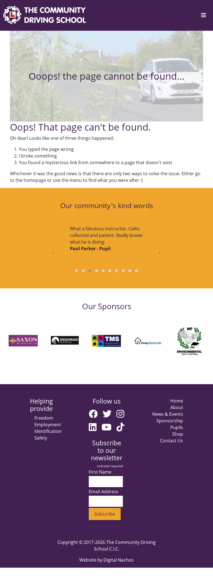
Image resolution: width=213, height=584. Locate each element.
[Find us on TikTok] (120, 426)
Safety (40, 438)
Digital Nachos (118, 560)
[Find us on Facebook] (93, 413)
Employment (47, 425)
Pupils (176, 427)
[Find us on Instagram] (120, 413)
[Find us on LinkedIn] (92, 426)
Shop (177, 434)
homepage (35, 180)
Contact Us (171, 441)
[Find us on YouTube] (106, 426)
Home (176, 401)
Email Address (104, 492)
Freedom (43, 418)
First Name (100, 472)
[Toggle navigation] (203, 15)
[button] (76, 270)
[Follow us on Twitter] (107, 413)
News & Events (167, 414)
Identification (48, 431)
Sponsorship (169, 421)
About (176, 407)
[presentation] (53, 252)
